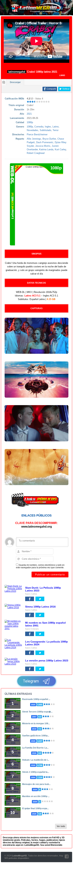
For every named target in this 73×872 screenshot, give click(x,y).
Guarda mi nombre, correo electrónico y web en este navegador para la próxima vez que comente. (40, 566)
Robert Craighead (35, 153)
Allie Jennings (34, 138)
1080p (30, 122)
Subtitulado (45, 130)
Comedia (38, 126)
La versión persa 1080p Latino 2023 (46, 660)
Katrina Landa (46, 149)
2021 (29, 113)
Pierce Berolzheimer (37, 134)
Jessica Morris (42, 146)
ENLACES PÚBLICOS (36, 515)
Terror (55, 130)
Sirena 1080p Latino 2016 (40, 606)
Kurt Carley (60, 149)
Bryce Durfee (49, 138)
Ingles (48, 126)
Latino (55, 126)
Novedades (32, 130)
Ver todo (61, 826)
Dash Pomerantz (44, 142)
